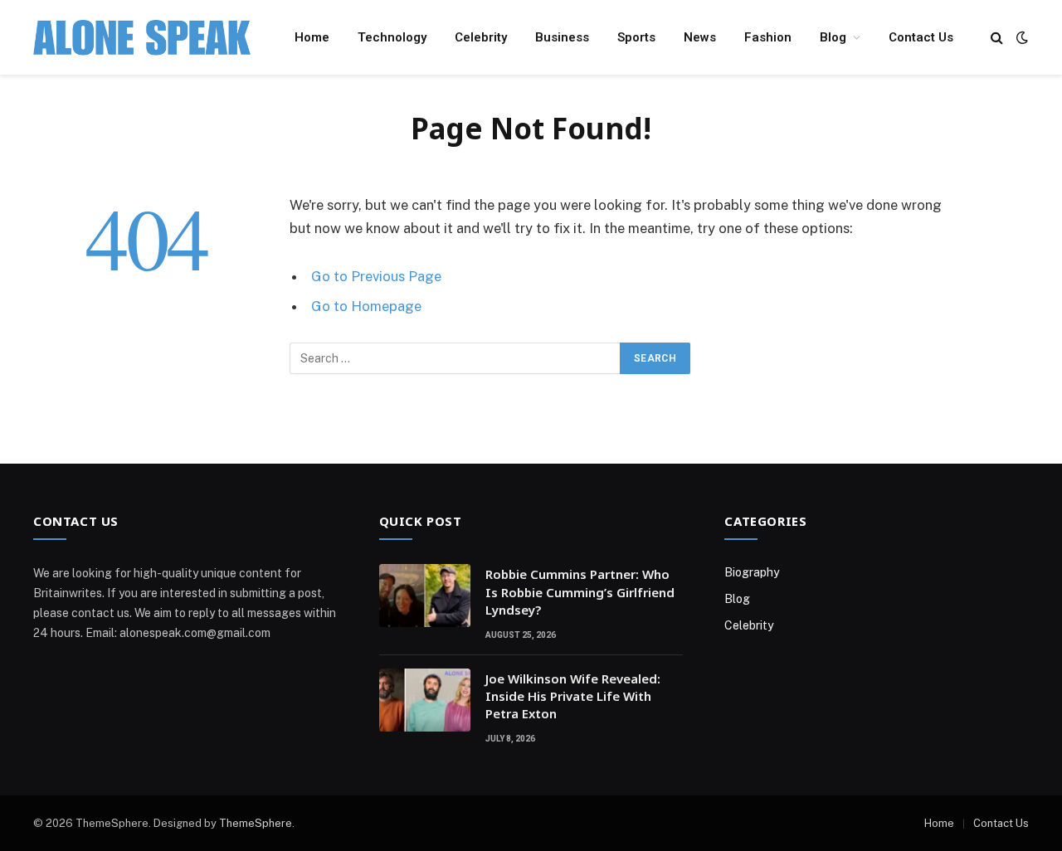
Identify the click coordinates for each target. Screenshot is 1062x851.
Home (312, 37)
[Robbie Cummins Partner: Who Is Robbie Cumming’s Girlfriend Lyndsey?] (424, 595)
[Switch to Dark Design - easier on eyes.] (1020, 37)
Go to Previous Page (376, 276)
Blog (833, 37)
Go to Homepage (366, 306)
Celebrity (481, 37)
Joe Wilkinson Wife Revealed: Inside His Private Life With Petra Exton (572, 696)
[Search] (996, 37)
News (700, 37)
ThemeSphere (255, 823)
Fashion (768, 37)
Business (562, 37)
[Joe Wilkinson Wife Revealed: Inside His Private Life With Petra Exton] (424, 700)
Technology (392, 37)
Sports (636, 37)
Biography (751, 572)
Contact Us (921, 37)
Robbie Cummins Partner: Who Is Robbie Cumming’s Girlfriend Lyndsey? (580, 592)
